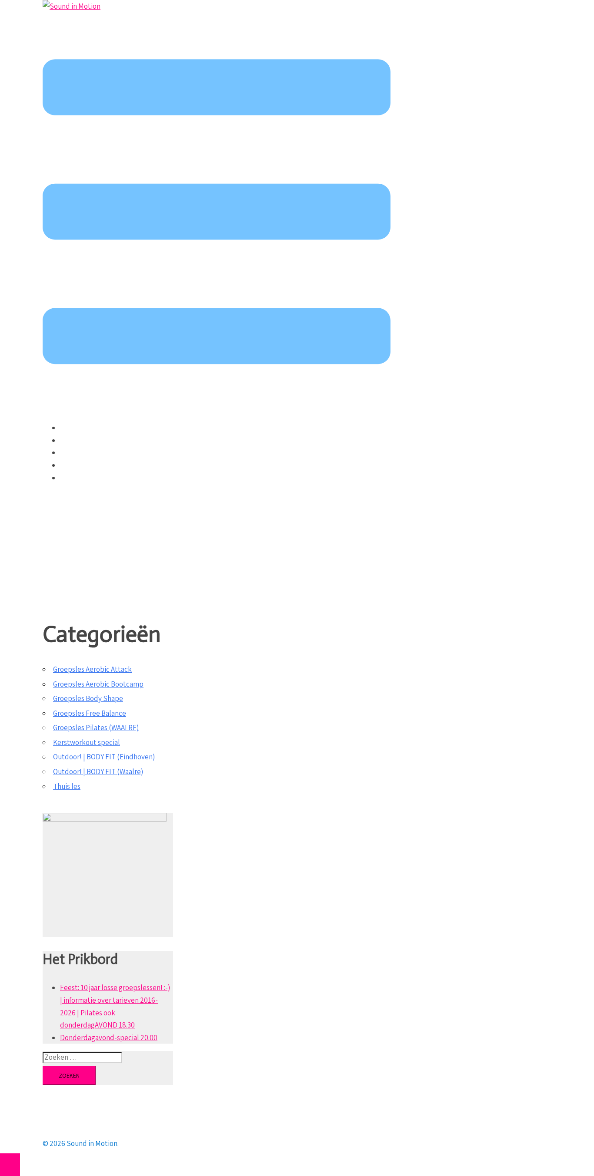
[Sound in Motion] (71, 6)
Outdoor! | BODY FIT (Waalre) (98, 771)
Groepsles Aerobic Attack (92, 669)
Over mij (72, 465)
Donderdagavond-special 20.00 (108, 1037)
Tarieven (73, 452)
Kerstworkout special (86, 742)
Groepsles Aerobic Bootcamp (98, 684)
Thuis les (66, 786)
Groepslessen (81, 440)
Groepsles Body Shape (88, 698)
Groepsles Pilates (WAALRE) (96, 727)
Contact (72, 477)
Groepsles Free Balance (89, 713)
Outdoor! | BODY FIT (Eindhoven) (104, 757)
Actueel (72, 427)
